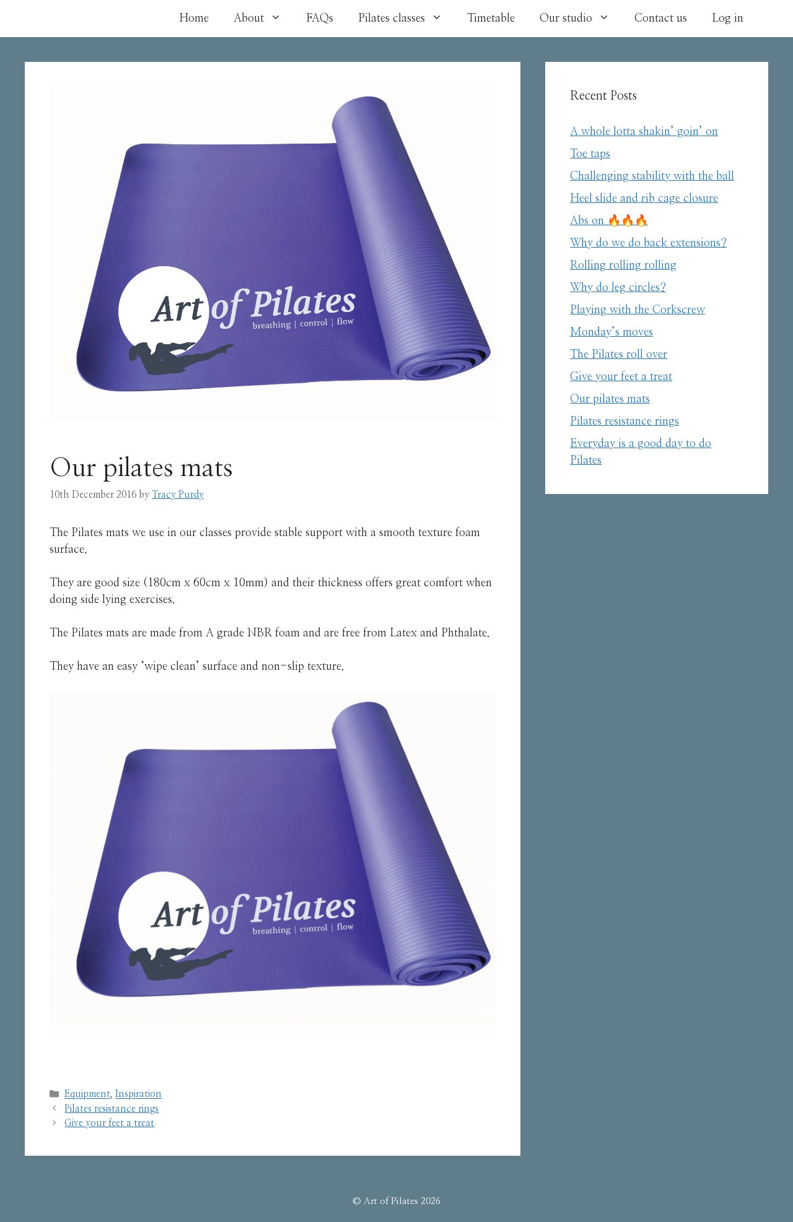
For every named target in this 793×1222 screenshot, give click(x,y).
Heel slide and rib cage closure (644, 198)
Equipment (87, 1094)
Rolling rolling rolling (623, 265)
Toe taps (590, 154)
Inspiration (138, 1094)
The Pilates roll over (618, 354)
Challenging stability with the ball (652, 176)
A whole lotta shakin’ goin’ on (644, 131)
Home (194, 18)
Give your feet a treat (109, 1123)
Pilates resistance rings (111, 1109)
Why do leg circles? (618, 287)
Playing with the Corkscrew (637, 310)
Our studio (566, 18)
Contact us (660, 18)
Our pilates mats (610, 399)
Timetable (491, 18)
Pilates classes (391, 18)
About (249, 18)
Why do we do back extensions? (648, 243)
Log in (727, 18)
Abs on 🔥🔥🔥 (609, 221)
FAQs (319, 18)
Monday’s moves (611, 332)
